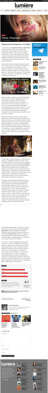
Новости (7, 10)
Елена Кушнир (40, 363)
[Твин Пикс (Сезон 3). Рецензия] (35, 92)
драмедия (14, 291)
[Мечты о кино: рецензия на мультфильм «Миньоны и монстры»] (6, 318)
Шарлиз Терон (14, 292)
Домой (2, 13)
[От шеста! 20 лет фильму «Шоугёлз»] (35, 68)
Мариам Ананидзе (41, 368)
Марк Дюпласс (25, 291)
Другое (39, 10)
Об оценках (5, 0)
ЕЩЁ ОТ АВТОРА (13, 313)
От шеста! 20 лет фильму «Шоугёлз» (42, 67)
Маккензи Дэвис (19, 291)
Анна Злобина (25, 368)
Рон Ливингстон (5, 292)
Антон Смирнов (25, 373)
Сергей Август (40, 382)
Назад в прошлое (25, 10)
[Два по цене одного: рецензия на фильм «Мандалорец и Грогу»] (26, 318)
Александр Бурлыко (24, 364)
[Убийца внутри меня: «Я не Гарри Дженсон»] (35, 63)
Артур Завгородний (7, 40)
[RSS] (43, 1)
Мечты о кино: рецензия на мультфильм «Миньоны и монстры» (5, 325)
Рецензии (13, 10)
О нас (1, 0)
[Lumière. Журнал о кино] (24, 5)
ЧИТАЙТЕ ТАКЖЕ (5, 313)
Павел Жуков (40, 377)
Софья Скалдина (41, 387)
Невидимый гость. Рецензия (26, 299)
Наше (19, 10)
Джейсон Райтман (8, 291)
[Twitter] (45, 1)
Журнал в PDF (11, 0)
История (33, 10)
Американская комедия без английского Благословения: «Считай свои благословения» (42, 75)
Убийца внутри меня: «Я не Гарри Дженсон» (43, 62)
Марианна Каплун (41, 373)
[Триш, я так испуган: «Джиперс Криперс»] (35, 82)
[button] (45, 10)
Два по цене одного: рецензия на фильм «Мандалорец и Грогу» (26, 324)
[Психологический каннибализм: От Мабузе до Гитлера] (35, 87)
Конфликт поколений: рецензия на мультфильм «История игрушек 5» (16, 325)
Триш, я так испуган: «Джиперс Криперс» (42, 81)
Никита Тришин (25, 387)
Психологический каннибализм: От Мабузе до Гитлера (42, 86)
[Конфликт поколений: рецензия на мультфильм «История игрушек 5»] (16, 318)
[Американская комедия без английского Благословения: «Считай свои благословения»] (35, 74)
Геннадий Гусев (25, 382)
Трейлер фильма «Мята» (8, 299)
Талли (10, 292)
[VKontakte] (46, 1)
